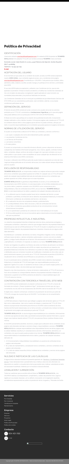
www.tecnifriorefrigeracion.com (27, 56)
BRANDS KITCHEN (58, 460)
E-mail (10, 438)
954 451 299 (14, 433)
